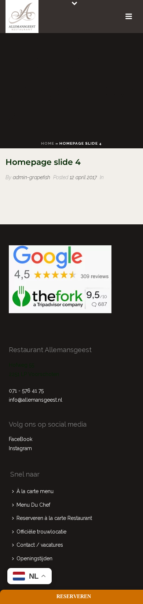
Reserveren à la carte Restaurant (54, 518)
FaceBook (20, 439)
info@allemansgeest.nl (35, 400)
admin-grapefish (31, 177)
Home (47, 143)
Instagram (20, 448)
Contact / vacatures (39, 545)
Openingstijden (34, 558)
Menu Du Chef (33, 505)
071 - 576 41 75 (26, 391)
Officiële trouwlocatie (41, 532)
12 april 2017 (83, 177)
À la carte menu (35, 491)
